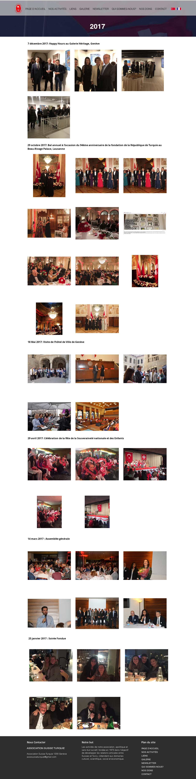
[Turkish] (173, 9)
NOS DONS (147, 770)
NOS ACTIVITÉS (149, 752)
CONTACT (146, 774)
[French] (179, 9)
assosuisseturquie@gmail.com (41, 756)
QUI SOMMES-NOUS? (152, 767)
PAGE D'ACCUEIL (150, 748)
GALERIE (146, 759)
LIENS (144, 756)
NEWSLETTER (148, 763)
